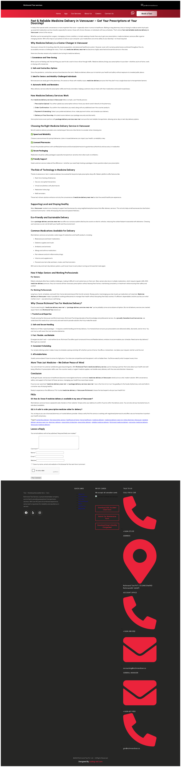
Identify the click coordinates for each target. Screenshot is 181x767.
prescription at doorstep (69, 422)
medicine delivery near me (114, 420)
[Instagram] (39, 512)
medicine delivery (98, 420)
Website (33, 460)
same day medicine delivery (138, 422)
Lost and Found (83, 501)
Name (33, 453)
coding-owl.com (95, 762)
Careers (98, 14)
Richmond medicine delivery (119, 422)
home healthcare (86, 420)
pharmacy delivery (55, 422)
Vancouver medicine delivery (40, 425)
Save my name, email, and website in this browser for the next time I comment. (59, 464)
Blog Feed (81, 509)
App (66, 14)
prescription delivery (84, 422)
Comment (34, 449)
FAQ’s (80, 504)
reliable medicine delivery (100, 422)
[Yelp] (33, 512)
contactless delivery (42, 420)
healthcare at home (72, 420)
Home (58, 14)
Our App (81, 499)
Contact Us (109, 14)
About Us (88, 14)
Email (33, 456)
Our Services (76, 14)
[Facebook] (26, 512)
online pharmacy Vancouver (132, 420)
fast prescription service (58, 420)
